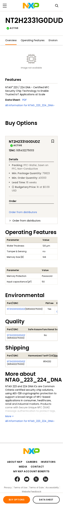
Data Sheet (46, 499)
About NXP (14, 462)
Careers (32, 462)
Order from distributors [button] (26, 220)
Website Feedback (31, 491)
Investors (48, 462)
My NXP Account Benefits (31, 471)
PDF (24, 100)
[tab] (31, 220)
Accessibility (52, 487)
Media (23, 466)
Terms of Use (20, 487)
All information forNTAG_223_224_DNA (29, 105)
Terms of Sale (36, 487)
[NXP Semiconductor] (31, 5)
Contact (37, 466)
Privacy (8, 487)
